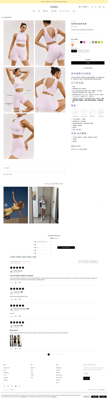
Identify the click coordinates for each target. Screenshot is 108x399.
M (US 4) (80, 51)
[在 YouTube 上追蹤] (15, 386)
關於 (74, 11)
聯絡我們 (6, 380)
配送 (5, 370)
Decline (94, 396)
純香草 (87, 42)
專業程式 (58, 372)
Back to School (64, 11)
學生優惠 (58, 370)
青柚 (99, 42)
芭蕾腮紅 (72, 42)
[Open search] (80, 261)
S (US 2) (74, 51)
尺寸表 (5, 375)
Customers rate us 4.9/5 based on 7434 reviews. (82, 29)
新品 (39, 11)
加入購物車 (88, 59)
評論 (32, 370)
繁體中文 (12, 389)
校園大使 (58, 380)
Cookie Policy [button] (23, 396)
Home (2, 17)
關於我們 (33, 368)
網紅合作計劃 (59, 377)
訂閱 (86, 378)
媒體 (32, 377)
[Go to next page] (62, 354)
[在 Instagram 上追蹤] (8, 386)
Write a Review (66, 247)
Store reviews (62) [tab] (25, 261)
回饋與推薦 (58, 368)
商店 (34, 11)
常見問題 (6, 377)
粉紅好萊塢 (84, 42)
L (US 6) (86, 51)
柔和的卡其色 (96, 42)
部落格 (32, 375)
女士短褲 (84, 149)
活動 (32, 372)
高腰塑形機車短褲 (7, 17)
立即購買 (88, 62)
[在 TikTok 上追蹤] (19, 386)
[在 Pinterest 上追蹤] (12, 386)
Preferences (86, 396)
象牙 (75, 42)
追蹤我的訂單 (7, 368)
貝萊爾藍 (90, 42)
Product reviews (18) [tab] (15, 261)
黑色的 (81, 42)
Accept (103, 396)
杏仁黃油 (93, 42)
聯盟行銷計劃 (59, 375)
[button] (99, 7)
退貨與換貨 (6, 372)
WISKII (73, 21)
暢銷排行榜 (45, 11)
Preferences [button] (54, 396)
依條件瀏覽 (53, 11)
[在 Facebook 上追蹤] (4, 386)
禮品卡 (57, 382)
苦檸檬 (102, 42)
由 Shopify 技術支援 (99, 389)
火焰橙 (72, 45)
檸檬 (78, 42)
